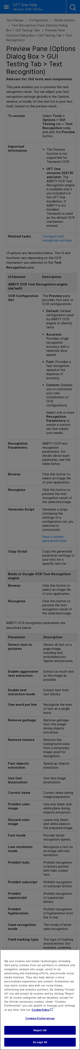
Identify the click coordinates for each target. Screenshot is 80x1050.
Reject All (39, 1030)
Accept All (40, 1042)
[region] (40, 1000)
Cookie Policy (40, 1009)
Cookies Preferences (40, 1018)
